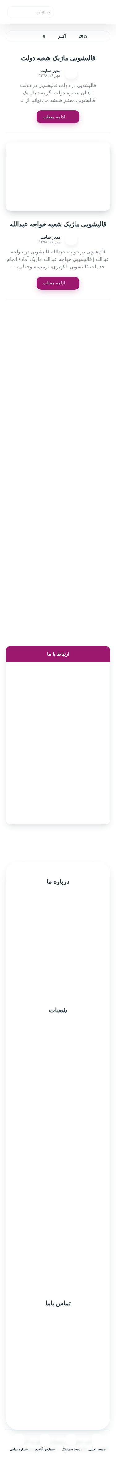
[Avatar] (71, 72)
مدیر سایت (51, 71)
